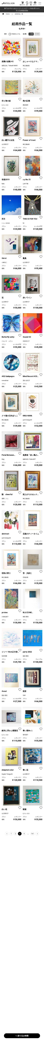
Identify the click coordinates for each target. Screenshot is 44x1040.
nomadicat (5, 380)
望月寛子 (25, 735)
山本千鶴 (25, 184)
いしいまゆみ (6, 223)
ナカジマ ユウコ (7, 341)
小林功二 (4, 262)
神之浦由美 (26, 65)
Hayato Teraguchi (7, 774)
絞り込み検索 (23, 1036)
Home (7, 14)
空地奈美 (25, 577)
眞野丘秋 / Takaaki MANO (10, 65)
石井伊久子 (26, 341)
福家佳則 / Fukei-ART (29, 459)
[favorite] (20, 60)
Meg (3, 459)
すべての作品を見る (22, 10)
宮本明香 (4, 656)
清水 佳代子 (26, 380)
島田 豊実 (26, 616)
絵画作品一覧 (19, 14)
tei (23, 223)
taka (3, 184)
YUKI (24, 695)
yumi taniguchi (27, 420)
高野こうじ (5, 498)
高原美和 (25, 105)
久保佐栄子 (5, 616)
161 (32, 834)
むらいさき (5, 105)
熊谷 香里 (4, 695)
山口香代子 (5, 144)
